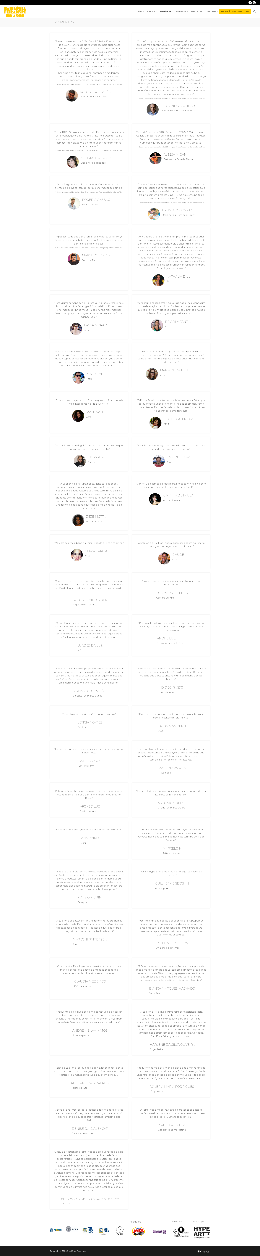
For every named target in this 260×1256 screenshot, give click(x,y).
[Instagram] (254, 2)
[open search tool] (254, 11)
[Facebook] (250, 2)
